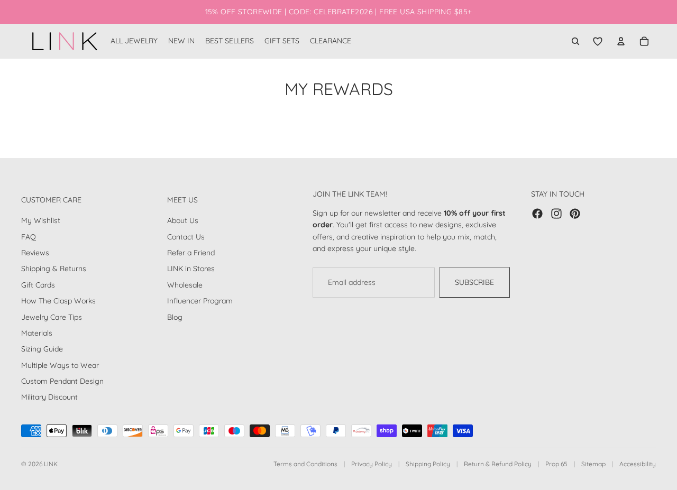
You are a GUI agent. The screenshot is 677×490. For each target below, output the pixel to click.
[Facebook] (537, 213)
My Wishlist (40, 220)
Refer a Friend (191, 252)
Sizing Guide (42, 349)
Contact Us (186, 237)
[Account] (621, 41)
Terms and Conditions (305, 464)
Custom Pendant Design (62, 381)
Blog (174, 316)
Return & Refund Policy (498, 464)
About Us (182, 220)
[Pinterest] (575, 213)
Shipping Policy (428, 464)
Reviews (35, 252)
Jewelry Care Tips (51, 316)
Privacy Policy (371, 464)
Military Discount (49, 397)
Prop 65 (556, 464)
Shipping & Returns (53, 268)
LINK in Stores (191, 268)
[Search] (575, 41)
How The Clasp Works (58, 301)
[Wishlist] (597, 41)
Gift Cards (38, 285)
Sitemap (593, 464)
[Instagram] (556, 213)
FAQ (28, 237)
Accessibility (637, 464)
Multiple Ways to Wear (60, 365)
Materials (36, 333)
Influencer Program (200, 301)
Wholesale (185, 285)
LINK (51, 464)
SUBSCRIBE (474, 282)
